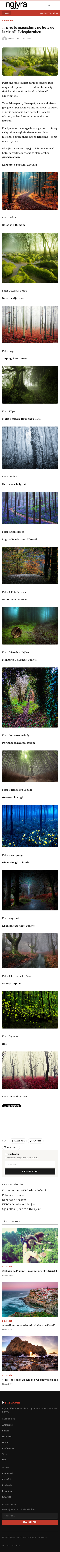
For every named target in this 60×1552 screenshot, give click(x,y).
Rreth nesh (7, 1473)
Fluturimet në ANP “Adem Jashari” (24, 1190)
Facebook (19, 1141)
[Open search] (49, 5)
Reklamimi (7, 1485)
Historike (7, 1436)
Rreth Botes (8, 1448)
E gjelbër (8, 21)
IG (8, 1545)
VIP (4, 1460)
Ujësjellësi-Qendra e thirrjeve (21, 1209)
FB (3, 1545)
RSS (18, 1545)
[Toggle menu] (55, 5)
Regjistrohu (30, 1171)
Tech (4, 1454)
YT (13, 1545)
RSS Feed (6, 1496)
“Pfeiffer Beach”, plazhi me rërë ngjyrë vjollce (30, 1379)
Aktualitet (7, 1424)
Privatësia (7, 1491)
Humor (5, 1442)
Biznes (5, 1430)
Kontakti (6, 1479)
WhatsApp (12, 1147)
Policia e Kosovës (13, 1195)
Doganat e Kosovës (14, 1200)
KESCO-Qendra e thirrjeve (19, 1204)
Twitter (37, 1141)
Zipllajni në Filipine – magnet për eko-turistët (29, 1271)
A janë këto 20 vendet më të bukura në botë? (28, 1325)
